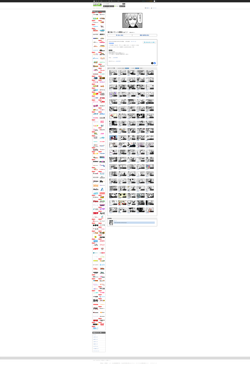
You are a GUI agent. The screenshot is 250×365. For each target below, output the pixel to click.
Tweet (152, 63)
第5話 (147, 75)
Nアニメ (114, 1)
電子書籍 (122, 6)
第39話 (138, 126)
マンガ (117, 6)
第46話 (110, 140)
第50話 (147, 140)
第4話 (138, 75)
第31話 (110, 118)
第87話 (119, 198)
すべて (95, 334)
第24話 (138, 104)
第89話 (138, 198)
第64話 (138, 162)
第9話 (138, 82)
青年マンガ (96, 339)
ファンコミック (96, 350)
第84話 (138, 191)
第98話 (129, 212)
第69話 (138, 169)
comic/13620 (118, 61)
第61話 (110, 162)
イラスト (111, 6)
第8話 (129, 82)
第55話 (147, 147)
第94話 (138, 205)
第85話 (147, 191)
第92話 (119, 205)
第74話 (138, 176)
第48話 (129, 140)
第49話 (138, 140)
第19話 (138, 97)
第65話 (147, 162)
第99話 (138, 212)
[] (133, 41)
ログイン (143, 1)
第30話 (147, 111)
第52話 (119, 147)
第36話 (110, 126)
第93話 (129, 205)
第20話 (147, 97)
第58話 (129, 155)
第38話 (129, 126)
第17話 (119, 97)
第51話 (110, 147)
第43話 (129, 133)
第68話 (129, 169)
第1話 (110, 75)
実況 (112, 1)
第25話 (147, 104)
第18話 (129, 97)
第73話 (129, 176)
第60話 (147, 155)
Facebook (155, 63)
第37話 (119, 126)
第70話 (147, 169)
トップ (106, 6)
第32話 (119, 118)
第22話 (119, 104)
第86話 (110, 198)
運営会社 (101, 363)
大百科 (109, 1)
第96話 (110, 212)
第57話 (119, 155)
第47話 (119, 140)
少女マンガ (96, 341)
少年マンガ (96, 337)
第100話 (147, 212)
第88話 (129, 198)
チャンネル (105, 1)
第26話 (110, 111)
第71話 (110, 176)
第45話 (147, 133)
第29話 (138, 111)
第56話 (110, 155)
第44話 (138, 133)
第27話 (119, 111)
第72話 (119, 176)
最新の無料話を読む (144, 35)
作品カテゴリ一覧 (97, 332)
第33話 (129, 118)
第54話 (138, 147)
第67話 (119, 169)
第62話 (119, 162)
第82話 (119, 191)
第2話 (119, 75)
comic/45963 (115, 57)
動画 (96, 1)
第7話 (119, 82)
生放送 (101, 1)
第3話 (129, 75)
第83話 (129, 191)
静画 (98, 1)
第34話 (138, 118)
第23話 (129, 104)
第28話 (129, 111)
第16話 (110, 97)
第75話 (147, 176)
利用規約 (106, 363)
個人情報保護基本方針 (116, 363)
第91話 (110, 205)
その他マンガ (96, 348)
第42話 (119, 133)
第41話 (110, 133)
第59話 (138, 155)
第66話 (110, 169)
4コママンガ (96, 346)
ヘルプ (110, 363)
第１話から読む (119, 35)
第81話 (110, 191)
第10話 (147, 82)
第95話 (147, 205)
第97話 (119, 212)
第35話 (147, 118)
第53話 (129, 147)
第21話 (110, 104)
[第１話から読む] (132, 29)
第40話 (147, 126)
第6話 (110, 82)
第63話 (129, 162)
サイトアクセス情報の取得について (142, 363)
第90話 (147, 198)
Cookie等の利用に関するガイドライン (128, 363)
